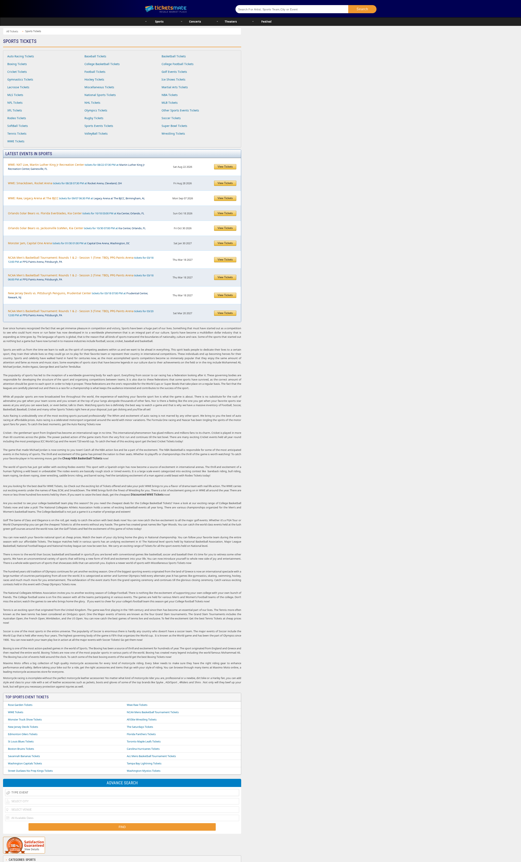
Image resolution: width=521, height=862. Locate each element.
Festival (266, 21)
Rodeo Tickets (16, 118)
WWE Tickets (15, 141)
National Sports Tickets (100, 95)
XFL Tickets (14, 110)
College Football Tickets (178, 64)
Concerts (195, 21)
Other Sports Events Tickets (180, 110)
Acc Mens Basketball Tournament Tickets (151, 756)
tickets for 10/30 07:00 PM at (77, 228)
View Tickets (225, 166)
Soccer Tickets (171, 118)
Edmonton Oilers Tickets (22, 734)
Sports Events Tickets (98, 126)
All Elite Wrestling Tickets (142, 719)
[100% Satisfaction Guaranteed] (24, 845)
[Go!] (362, 9)
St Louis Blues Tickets (21, 741)
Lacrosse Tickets (18, 87)
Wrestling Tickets (173, 133)
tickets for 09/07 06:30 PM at (76, 198)
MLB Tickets (170, 103)
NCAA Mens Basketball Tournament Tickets (153, 712)
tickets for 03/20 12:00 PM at (80, 313)
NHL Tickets (92, 103)
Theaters (231, 21)
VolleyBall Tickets (96, 133)
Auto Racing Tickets (20, 56)
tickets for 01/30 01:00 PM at (69, 243)
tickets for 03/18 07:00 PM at (78, 295)
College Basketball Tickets (102, 64)
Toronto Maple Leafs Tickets (144, 741)
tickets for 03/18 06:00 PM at (80, 277)
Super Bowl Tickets (174, 126)
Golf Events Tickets (174, 72)
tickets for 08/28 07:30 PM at (65, 183)
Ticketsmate (185, 8)
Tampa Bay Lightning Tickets (144, 763)
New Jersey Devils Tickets (23, 727)
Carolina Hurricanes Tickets (143, 749)
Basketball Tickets (174, 56)
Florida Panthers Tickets (141, 734)
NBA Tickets (170, 95)
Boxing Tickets (17, 64)
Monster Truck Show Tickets (25, 719)
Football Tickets (94, 72)
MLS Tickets (15, 95)
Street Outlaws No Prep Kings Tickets (30, 771)
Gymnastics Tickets (20, 79)
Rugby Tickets (93, 118)
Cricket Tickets (17, 72)
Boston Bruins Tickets (21, 749)
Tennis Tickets (16, 133)
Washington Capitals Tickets (25, 763)
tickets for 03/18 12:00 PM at (80, 260)
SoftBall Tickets (17, 126)
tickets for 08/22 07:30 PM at (76, 167)
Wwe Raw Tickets (137, 705)
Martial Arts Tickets (175, 87)
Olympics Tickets (95, 110)
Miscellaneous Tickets (99, 87)
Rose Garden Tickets (20, 705)
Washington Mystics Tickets (143, 771)
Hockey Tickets (94, 79)
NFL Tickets (15, 103)
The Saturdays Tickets (140, 727)
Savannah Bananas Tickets (24, 756)
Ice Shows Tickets (173, 79)
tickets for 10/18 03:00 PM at (76, 213)
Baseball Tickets (95, 56)
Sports (159, 21)
